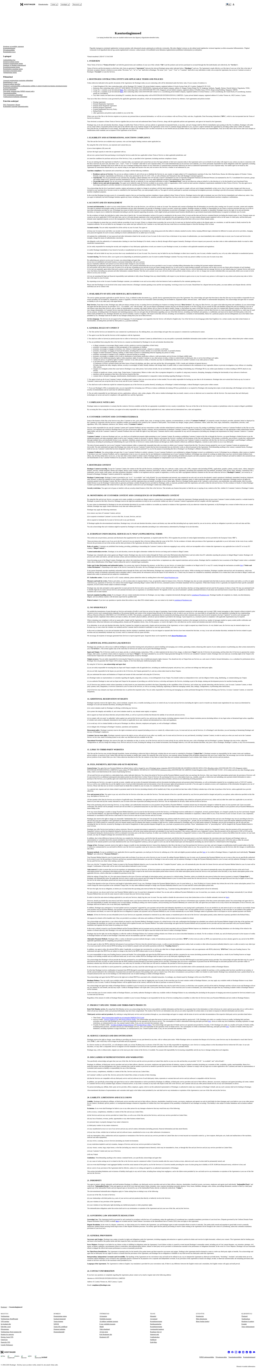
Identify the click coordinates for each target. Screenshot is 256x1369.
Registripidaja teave (9, 52)
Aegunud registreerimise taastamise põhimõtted (18, 80)
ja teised (44, 1357)
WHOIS (56, 1324)
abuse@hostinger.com (171, 577)
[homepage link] (27, 4)
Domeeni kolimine (59, 1329)
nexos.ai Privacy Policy (128, 1019)
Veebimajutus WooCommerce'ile (11, 1332)
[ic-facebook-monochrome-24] (232, 1352)
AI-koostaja (103, 1316)
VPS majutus (5, 1321)
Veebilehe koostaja (105, 1319)
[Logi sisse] (234, 4)
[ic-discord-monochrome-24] (254, 1352)
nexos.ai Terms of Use (111, 1019)
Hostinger (4, 1307)
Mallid (102, 1327)
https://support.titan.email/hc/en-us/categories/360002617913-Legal (123, 1017)
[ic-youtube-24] (243, 1352)
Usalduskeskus (155, 1337)
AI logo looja (104, 1332)
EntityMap (153, 1342)
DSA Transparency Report (11, 105)
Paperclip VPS (5, 1342)
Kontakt (244, 1324)
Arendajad (64, 4)
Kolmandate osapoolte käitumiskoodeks (15, 106)
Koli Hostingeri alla (106, 1334)
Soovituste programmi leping (12, 71)
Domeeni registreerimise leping (13, 63)
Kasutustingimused (9, 48)
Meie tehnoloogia (201, 1319)
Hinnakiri (153, 1316)
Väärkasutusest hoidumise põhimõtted (15, 97)
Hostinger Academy (248, 1321)
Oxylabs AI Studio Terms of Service (122, 1025)
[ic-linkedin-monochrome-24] (229, 1352)
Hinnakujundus (43, 4)
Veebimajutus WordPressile (9, 1319)
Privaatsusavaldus (221, 1357)
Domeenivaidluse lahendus (11, 84)
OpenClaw (4, 1340)
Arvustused (153, 1319)
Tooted (53, 4)
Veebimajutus (5, 1316)
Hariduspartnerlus (155, 1324)
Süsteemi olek (154, 1334)
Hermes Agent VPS (7, 1337)
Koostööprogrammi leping (11, 67)
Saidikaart (153, 1340)
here (241, 565)
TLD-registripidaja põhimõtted (12, 95)
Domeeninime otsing (60, 1316)
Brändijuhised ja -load (10, 82)
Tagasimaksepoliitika (9, 93)
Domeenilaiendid (59, 1332)
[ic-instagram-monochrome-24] (236, 1352)
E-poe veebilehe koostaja (107, 1324)
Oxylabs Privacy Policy (144, 1025)
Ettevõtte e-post (6, 1327)
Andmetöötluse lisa (9, 60)
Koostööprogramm (156, 1321)
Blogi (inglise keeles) (202, 1321)
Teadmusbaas (246, 1319)
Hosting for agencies (7, 1334)
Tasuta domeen (58, 1321)
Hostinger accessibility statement (13, 46)
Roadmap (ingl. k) (156, 1332)
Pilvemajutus (5, 1329)
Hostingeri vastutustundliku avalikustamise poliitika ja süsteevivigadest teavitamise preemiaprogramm (35, 86)
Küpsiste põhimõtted (9, 89)
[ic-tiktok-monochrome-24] (250, 1352)
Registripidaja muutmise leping (13, 69)
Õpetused (245, 1316)
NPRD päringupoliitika (206, 1357)
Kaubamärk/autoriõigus (10, 88)
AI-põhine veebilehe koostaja (109, 1321)
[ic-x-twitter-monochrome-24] (239, 1352)
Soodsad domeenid (60, 1319)
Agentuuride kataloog (157, 1329)
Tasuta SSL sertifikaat (60, 1327)
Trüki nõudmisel (105, 1329)
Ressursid (76, 4)
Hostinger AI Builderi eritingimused (14, 65)
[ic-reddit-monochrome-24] (247, 1352)
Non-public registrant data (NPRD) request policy (19, 91)
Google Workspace (7, 1345)
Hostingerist (200, 1316)
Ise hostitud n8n (6, 1324)
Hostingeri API (104, 1337)
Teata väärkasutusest (248, 1327)
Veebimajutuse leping (10, 72)
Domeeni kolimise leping (11, 62)
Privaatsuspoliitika (9, 50)
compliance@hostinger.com (200, 595)
